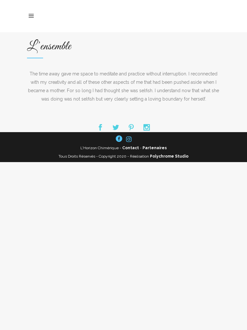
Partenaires (154, 148)
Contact (130, 148)
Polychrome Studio (169, 156)
